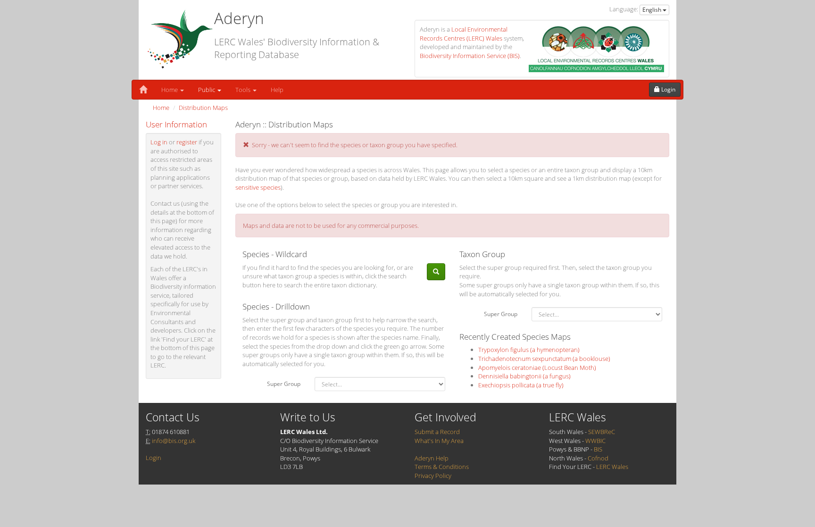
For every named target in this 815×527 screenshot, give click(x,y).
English (652, 10)
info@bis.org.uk (173, 440)
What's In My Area (439, 440)
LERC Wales (612, 466)
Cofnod (598, 458)
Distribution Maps (203, 107)
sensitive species (258, 187)
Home (170, 89)
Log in (158, 142)
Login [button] (667, 89)
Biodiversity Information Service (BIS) (470, 55)
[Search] (436, 272)
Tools (243, 89)
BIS (598, 449)
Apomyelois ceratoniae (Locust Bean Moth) (537, 367)
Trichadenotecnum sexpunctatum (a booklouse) (544, 358)
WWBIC (595, 440)
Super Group (283, 384)
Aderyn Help (432, 458)
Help (277, 89)
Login (153, 457)
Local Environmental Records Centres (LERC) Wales (463, 33)
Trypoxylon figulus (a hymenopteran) (529, 349)
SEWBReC (601, 431)
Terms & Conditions (442, 466)
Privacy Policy (433, 475)
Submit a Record (437, 431)
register (186, 142)
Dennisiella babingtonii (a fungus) (524, 376)
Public (207, 89)
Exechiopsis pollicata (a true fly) (521, 385)
